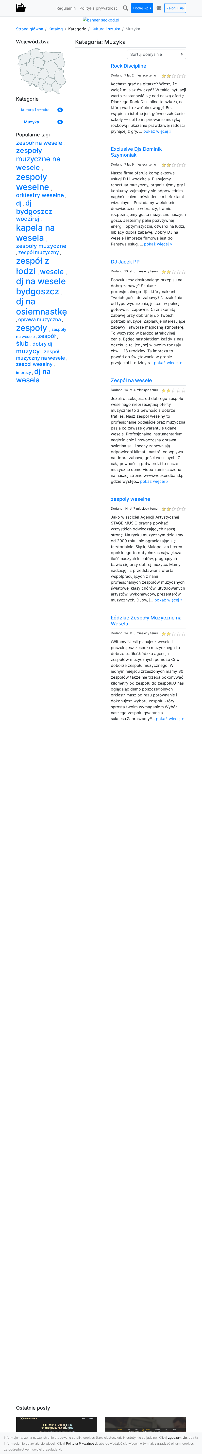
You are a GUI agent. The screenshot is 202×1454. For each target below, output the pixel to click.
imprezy (24, 372)
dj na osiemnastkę (41, 306)
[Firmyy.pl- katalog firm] (21, 8)
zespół (47, 336)
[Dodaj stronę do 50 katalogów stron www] (101, 19)
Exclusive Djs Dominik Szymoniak (136, 152)
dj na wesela (33, 375)
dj (19, 203)
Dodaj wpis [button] (142, 8)
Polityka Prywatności (81, 1443)
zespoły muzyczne (41, 245)
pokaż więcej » (157, 131)
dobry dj (43, 344)
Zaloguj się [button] (175, 8)
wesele (53, 271)
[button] (125, 8)
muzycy (29, 351)
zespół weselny (35, 364)
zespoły (32, 328)
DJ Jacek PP (125, 262)
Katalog (56, 28)
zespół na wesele (40, 142)
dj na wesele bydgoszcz (41, 286)
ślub (23, 343)
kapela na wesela (35, 233)
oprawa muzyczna (40, 319)
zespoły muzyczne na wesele (38, 159)
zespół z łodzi (32, 266)
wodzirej (28, 218)
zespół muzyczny (39, 252)
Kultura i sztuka (106, 28)
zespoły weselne (130, 499)
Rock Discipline (128, 66)
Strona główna (29, 28)
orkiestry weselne (40, 195)
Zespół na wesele (131, 380)
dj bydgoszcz (35, 207)
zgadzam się (177, 1437)
